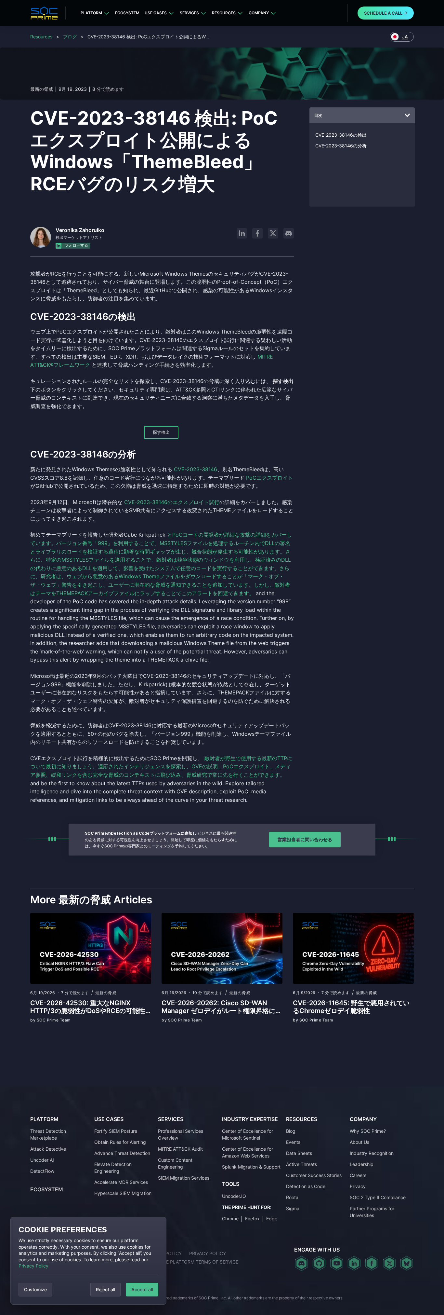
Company (259, 12)
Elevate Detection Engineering (113, 1167)
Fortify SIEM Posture (115, 1131)
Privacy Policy (33, 1265)
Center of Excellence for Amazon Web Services (247, 1152)
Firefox (252, 1218)
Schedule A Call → (385, 13)
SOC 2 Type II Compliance (378, 1197)
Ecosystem (127, 12)
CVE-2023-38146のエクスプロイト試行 (171, 502)
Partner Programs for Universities (372, 1212)
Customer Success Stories (314, 1175)
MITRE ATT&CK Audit (180, 1149)
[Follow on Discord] (288, 233)
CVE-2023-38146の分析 (341, 145)
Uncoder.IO (234, 1196)
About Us (359, 1142)
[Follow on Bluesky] (406, 1263)
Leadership (361, 1164)
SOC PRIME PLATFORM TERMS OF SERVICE (191, 1262)
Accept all (142, 1289)
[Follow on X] (273, 233)
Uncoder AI (42, 1160)
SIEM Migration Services (183, 1178)
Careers (358, 1175)
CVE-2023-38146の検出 (341, 135)
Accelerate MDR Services (121, 1182)
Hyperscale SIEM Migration (122, 1193)
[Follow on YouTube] (336, 1263)
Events (293, 1142)
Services (189, 12)
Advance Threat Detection (122, 1153)
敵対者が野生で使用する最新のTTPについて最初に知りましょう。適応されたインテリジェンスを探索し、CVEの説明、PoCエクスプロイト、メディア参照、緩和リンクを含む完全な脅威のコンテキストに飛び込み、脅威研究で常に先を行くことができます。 (161, 766)
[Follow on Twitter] (389, 1263)
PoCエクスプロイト (269, 477)
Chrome (230, 1218)
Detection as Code (305, 1186)
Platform (91, 12)
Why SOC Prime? (368, 1131)
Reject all (105, 1289)
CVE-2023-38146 (195, 469)
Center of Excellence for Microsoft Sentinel (247, 1134)
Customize (35, 1289)
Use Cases (156, 12)
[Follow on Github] (319, 1263)
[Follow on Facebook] (257, 233)
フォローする (76, 245)
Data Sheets (299, 1153)
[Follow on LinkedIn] (242, 233)
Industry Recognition (372, 1153)
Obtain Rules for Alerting (120, 1142)
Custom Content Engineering (175, 1163)
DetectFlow (42, 1171)
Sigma (292, 1208)
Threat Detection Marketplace (48, 1134)
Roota (292, 1197)
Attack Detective (48, 1149)
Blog (290, 1131)
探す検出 (161, 432)
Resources (224, 12)
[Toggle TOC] (407, 115)
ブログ (70, 36)
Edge (271, 1218)
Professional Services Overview (180, 1134)
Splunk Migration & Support (251, 1167)
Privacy (358, 1186)
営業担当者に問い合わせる (305, 839)
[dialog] (88, 1261)
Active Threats (301, 1164)
